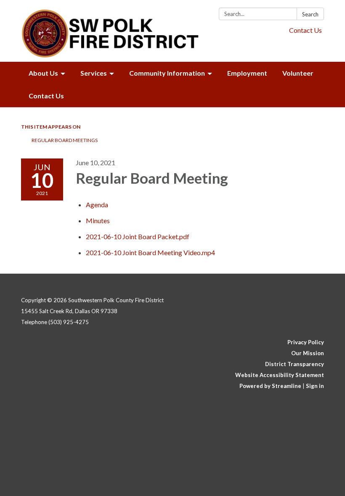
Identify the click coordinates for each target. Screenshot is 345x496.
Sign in (315, 386)
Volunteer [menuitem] (297, 73)
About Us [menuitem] (43, 73)
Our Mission (307, 353)
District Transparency (294, 364)
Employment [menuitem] (247, 73)
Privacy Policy (305, 342)
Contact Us (305, 30)
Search (310, 14)
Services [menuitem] (93, 73)
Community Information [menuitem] (167, 73)
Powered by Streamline (270, 386)
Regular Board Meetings (65, 140)
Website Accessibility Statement (279, 375)
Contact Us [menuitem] (46, 96)
